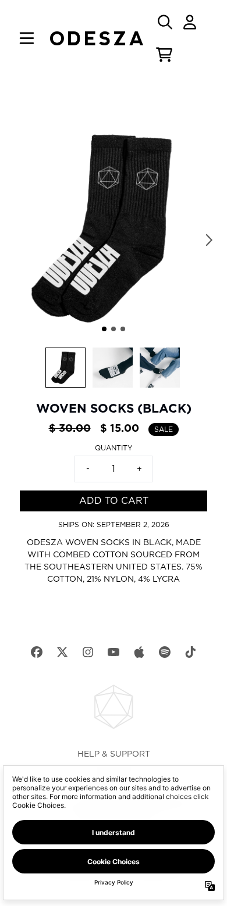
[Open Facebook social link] (36, 652)
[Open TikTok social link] (190, 652)
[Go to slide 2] (113, 329)
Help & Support (113, 754)
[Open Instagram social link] (88, 652)
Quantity (114, 448)
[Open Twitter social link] (62, 652)
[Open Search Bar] (164, 22)
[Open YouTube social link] (113, 652)
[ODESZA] (96, 38)
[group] (65, 368)
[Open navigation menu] (27, 38)
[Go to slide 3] (122, 329)
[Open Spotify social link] (165, 652)
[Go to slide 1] (104, 329)
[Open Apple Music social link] (139, 652)
